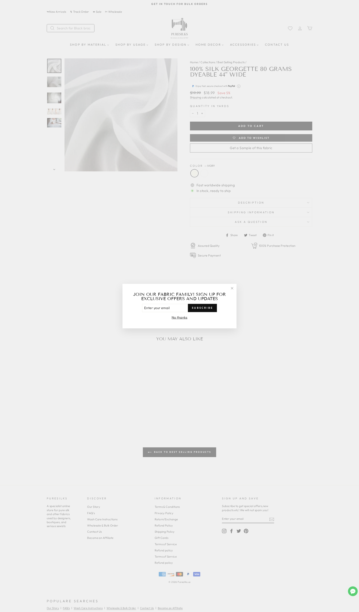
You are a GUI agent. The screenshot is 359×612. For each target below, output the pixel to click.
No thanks (179, 317)
